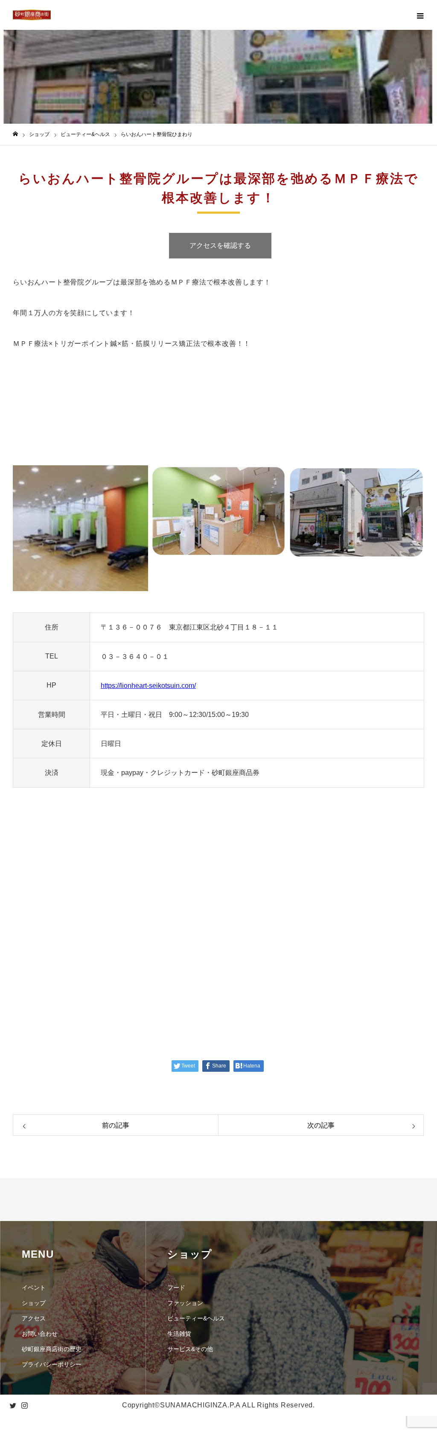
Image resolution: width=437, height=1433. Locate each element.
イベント (34, 1287)
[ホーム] (15, 134)
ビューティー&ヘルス (196, 1318)
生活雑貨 (179, 1333)
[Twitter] (13, 1405)
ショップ (34, 1303)
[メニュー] (420, 15)
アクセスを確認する (220, 245)
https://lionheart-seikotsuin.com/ (148, 685)
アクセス (34, 1318)
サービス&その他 (190, 1349)
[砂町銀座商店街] (32, 15)
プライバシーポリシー (52, 1364)
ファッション (185, 1303)
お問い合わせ (40, 1333)
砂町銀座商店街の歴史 (52, 1349)
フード (176, 1287)
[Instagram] (24, 1405)
